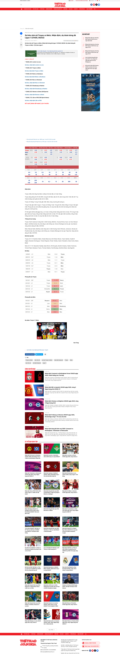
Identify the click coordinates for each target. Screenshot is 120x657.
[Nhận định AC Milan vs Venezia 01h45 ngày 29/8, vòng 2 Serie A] (70, 484)
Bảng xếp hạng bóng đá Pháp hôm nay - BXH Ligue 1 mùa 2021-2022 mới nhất (42, 141)
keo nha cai (28, 363)
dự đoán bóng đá (37, 363)
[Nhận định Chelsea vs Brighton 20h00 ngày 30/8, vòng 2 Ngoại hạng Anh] (34, 404)
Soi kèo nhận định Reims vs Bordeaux (35, 76)
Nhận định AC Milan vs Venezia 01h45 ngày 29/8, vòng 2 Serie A (69, 491)
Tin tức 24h (35, 9)
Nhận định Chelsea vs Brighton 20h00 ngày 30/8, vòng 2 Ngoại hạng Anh (61, 402)
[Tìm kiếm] (21, 5)
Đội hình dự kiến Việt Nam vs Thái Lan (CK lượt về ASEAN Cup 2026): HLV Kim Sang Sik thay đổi (33, 569)
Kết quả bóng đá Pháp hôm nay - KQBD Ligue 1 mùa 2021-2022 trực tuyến (41, 139)
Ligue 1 (44, 363)
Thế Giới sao (82, 9)
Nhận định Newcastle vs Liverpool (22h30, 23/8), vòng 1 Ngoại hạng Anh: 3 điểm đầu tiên (51, 622)
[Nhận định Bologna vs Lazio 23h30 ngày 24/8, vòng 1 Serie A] (33, 614)
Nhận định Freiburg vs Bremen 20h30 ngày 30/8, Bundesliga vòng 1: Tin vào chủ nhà (60, 415)
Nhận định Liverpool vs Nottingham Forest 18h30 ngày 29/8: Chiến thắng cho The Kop (61, 374)
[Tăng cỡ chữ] (21, 42)
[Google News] (71, 41)
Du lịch (70, 9)
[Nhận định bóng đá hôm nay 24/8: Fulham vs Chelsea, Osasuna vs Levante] (33, 596)
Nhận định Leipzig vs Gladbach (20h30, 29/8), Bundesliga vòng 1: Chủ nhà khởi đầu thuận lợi (51, 474)
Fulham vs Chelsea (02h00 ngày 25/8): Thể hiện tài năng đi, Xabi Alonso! (69, 586)
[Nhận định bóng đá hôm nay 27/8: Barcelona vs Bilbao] (52, 502)
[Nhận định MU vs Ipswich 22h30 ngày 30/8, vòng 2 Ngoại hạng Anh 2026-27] (34, 390)
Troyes (66, 360)
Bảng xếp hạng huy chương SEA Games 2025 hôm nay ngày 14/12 (92, 46)
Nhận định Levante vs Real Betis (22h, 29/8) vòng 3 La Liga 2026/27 (52, 456)
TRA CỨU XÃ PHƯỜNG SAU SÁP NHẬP (82, 0)
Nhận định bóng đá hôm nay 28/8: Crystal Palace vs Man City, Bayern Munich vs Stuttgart (52, 492)
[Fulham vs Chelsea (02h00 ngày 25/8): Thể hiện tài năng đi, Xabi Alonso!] (70, 578)
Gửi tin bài (92, 0)
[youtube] (94, 5)
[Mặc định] (21, 45)
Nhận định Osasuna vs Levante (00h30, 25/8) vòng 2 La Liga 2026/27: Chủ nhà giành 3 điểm (51, 604)
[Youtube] (97, 0)
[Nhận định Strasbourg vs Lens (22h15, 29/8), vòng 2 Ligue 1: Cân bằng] (70, 466)
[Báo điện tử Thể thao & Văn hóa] (60, 4)
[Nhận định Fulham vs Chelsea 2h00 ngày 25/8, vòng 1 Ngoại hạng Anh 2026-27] (70, 614)
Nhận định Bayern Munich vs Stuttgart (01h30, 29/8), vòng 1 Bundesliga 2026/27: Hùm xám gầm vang (32, 511)
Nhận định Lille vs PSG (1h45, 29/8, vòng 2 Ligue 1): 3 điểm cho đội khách (33, 492)
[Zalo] (99, 5)
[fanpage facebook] (91, 5)
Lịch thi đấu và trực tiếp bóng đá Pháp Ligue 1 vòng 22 (37, 350)
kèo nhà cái (37, 360)
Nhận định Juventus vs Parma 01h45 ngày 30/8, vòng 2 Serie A (69, 456)
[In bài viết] (21, 39)
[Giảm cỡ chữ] (21, 47)
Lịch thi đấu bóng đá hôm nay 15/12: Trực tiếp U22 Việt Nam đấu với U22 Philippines (91, 60)
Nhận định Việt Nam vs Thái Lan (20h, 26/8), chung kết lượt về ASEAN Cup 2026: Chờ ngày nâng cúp (70, 550)
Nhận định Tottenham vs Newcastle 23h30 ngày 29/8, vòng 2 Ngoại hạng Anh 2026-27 (33, 474)
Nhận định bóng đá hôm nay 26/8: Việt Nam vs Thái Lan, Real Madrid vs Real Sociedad (51, 530)
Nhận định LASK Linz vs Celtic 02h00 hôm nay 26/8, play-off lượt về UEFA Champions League (52, 586)
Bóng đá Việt (49, 9)
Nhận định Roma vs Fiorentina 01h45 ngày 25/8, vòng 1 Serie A (69, 603)
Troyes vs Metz (29, 360)
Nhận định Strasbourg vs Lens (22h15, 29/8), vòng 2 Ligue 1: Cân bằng (70, 474)
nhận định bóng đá (58, 360)
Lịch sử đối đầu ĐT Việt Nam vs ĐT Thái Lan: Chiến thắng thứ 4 (51, 548)
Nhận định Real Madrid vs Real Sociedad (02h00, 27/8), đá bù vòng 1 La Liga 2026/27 (69, 569)
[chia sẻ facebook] (21, 36)
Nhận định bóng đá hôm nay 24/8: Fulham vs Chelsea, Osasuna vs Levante (32, 604)
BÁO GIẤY (71, 0)
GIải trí (75, 9)
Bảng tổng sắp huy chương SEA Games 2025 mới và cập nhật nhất (91, 39)
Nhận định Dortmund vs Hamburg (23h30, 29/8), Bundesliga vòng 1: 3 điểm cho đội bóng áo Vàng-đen (32, 457)
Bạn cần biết (89, 9)
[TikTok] (99, 0)
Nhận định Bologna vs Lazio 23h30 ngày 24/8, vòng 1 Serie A (33, 621)
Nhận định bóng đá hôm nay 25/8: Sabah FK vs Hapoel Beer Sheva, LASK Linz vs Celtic (32, 586)
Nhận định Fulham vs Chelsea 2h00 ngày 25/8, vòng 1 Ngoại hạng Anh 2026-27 (70, 622)
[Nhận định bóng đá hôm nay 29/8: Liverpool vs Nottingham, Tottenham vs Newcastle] (34, 432)
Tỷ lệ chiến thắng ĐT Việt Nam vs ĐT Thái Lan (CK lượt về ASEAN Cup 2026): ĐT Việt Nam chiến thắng (32, 530)
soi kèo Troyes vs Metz (47, 360)
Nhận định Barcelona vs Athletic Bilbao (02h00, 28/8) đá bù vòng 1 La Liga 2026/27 (51, 569)
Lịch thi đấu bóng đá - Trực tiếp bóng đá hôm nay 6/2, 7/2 (50, 51)
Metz (71, 360)
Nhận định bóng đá (29, 28)
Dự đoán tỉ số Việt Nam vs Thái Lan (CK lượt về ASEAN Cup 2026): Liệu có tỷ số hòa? (33, 549)
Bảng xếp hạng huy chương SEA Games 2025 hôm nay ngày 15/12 (92, 52)
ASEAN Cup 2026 (27, 9)
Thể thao (42, 9)
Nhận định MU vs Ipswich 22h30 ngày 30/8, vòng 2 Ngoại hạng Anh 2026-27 (60, 388)
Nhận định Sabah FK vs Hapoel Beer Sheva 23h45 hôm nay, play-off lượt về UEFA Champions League (70, 530)
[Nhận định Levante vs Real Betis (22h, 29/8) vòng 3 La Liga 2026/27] (52, 449)
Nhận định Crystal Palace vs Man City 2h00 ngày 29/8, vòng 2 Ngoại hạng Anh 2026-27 (70, 510)
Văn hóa (65, 9)
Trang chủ (22, 28)
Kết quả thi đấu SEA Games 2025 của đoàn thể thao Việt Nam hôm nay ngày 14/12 (92, 68)
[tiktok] (96, 5)
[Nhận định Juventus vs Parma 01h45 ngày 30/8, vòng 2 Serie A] (70, 449)
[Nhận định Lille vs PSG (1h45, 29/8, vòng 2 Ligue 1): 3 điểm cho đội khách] (33, 484)
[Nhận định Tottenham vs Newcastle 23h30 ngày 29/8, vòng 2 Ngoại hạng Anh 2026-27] (33, 466)
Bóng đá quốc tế (58, 9)
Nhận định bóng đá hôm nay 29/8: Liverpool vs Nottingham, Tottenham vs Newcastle (59, 429)
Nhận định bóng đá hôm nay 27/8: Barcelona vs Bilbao (51, 509)
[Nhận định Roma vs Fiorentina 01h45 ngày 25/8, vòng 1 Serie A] (70, 596)
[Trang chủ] (21, 9)
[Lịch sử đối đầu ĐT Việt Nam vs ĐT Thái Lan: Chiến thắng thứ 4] (52, 541)
